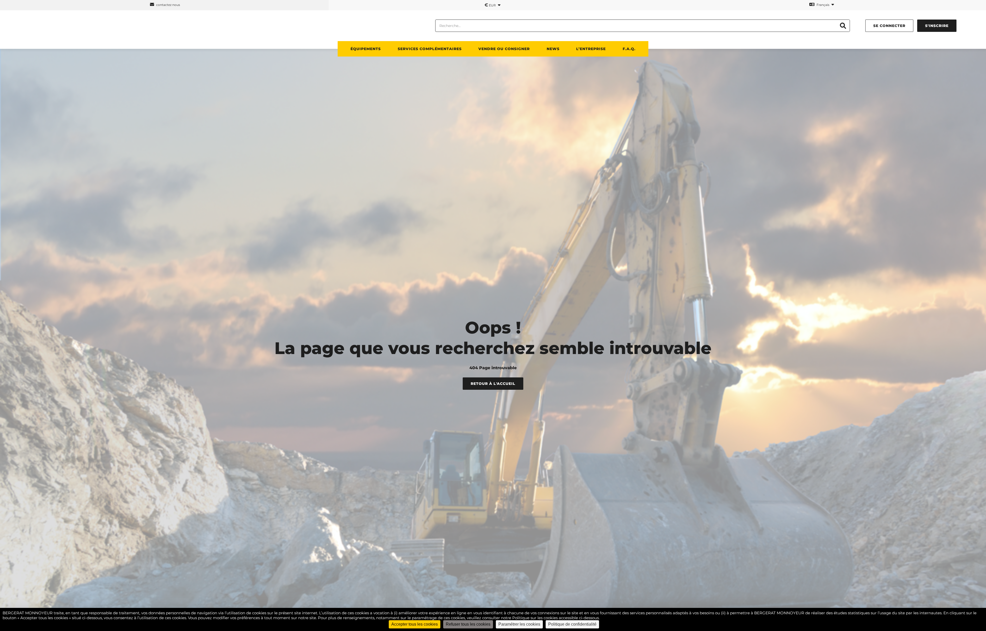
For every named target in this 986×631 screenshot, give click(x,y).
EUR (491, 4)
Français (823, 5)
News (553, 49)
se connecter (889, 25)
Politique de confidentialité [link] (572, 624)
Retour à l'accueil (493, 383)
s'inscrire (937, 25)
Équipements (365, 49)
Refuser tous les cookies (468, 624)
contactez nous (167, 5)
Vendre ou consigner (504, 49)
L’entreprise (591, 49)
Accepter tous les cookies (414, 624)
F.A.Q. (629, 49)
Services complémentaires (430, 49)
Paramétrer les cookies (519, 624)
